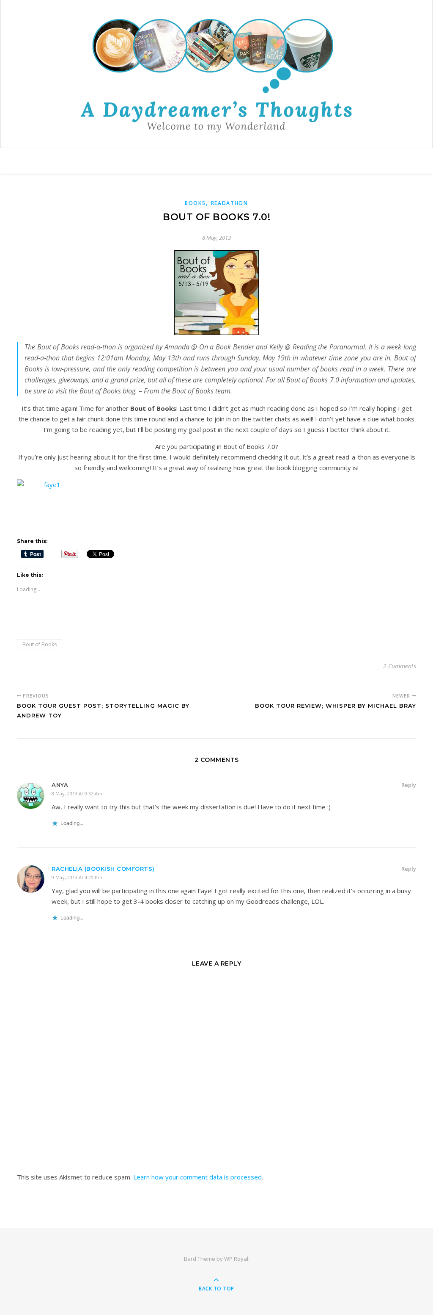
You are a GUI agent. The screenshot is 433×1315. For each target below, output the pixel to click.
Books (195, 203)
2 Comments (399, 666)
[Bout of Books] (216, 292)
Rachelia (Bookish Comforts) (103, 868)
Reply (408, 785)
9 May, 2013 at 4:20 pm (77, 877)
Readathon (229, 203)
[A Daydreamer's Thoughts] (216, 75)
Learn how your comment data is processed (197, 1177)
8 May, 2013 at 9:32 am (77, 793)
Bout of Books (39, 644)
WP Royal (236, 1258)
